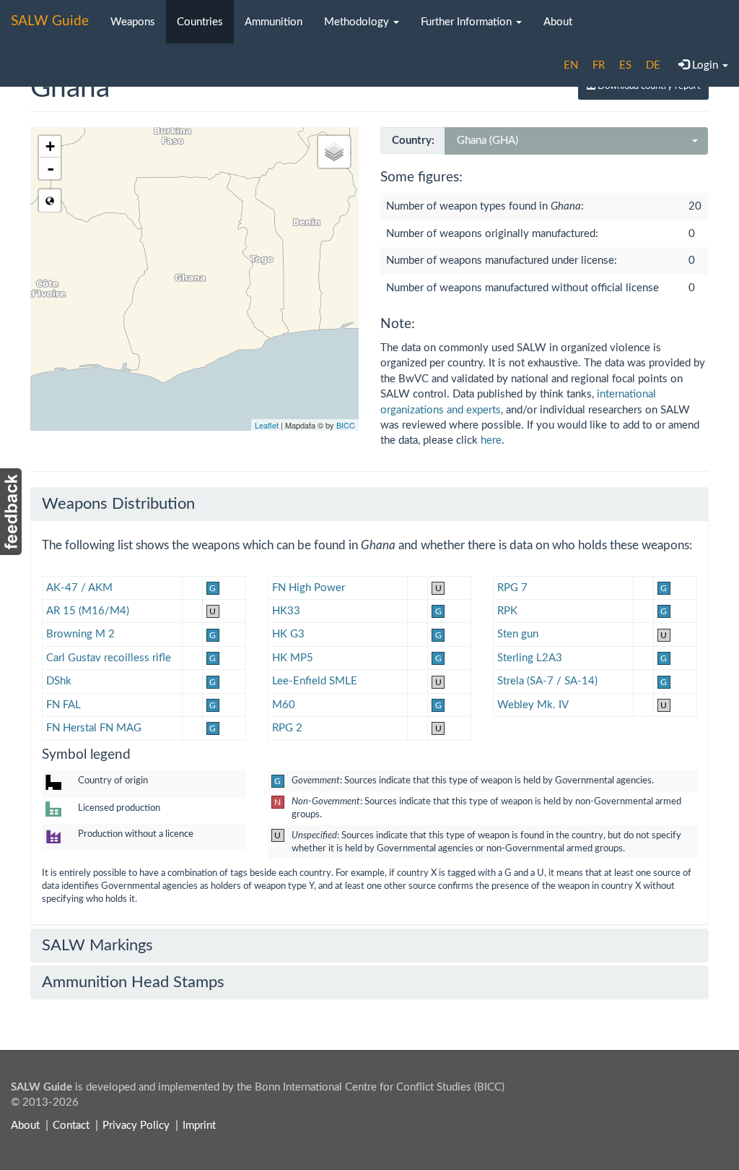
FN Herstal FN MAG (93, 728)
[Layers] (334, 152)
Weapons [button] (132, 22)
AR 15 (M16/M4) (87, 611)
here (491, 440)
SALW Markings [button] (97, 945)
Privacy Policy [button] (136, 1125)
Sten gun (517, 634)
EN (571, 65)
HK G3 (288, 634)
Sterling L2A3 (529, 658)
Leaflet (267, 425)
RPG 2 (287, 728)
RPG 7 (512, 587)
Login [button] (705, 65)
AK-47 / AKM (79, 587)
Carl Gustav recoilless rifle (108, 658)
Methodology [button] (358, 22)
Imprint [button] (199, 1125)
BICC (345, 425)
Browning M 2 (80, 634)
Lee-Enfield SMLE (314, 681)
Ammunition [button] (273, 22)
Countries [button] (200, 22)
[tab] (369, 504)
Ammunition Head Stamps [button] (133, 982)
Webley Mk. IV (533, 705)
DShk (58, 681)
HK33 (286, 611)
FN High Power (308, 587)
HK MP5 (292, 658)
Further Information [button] (468, 22)
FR (598, 65)
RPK (507, 611)
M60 (283, 705)
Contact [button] (71, 1125)
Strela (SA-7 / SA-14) (547, 681)
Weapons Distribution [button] (118, 504)
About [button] (557, 22)
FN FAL (63, 705)
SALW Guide (50, 21)
